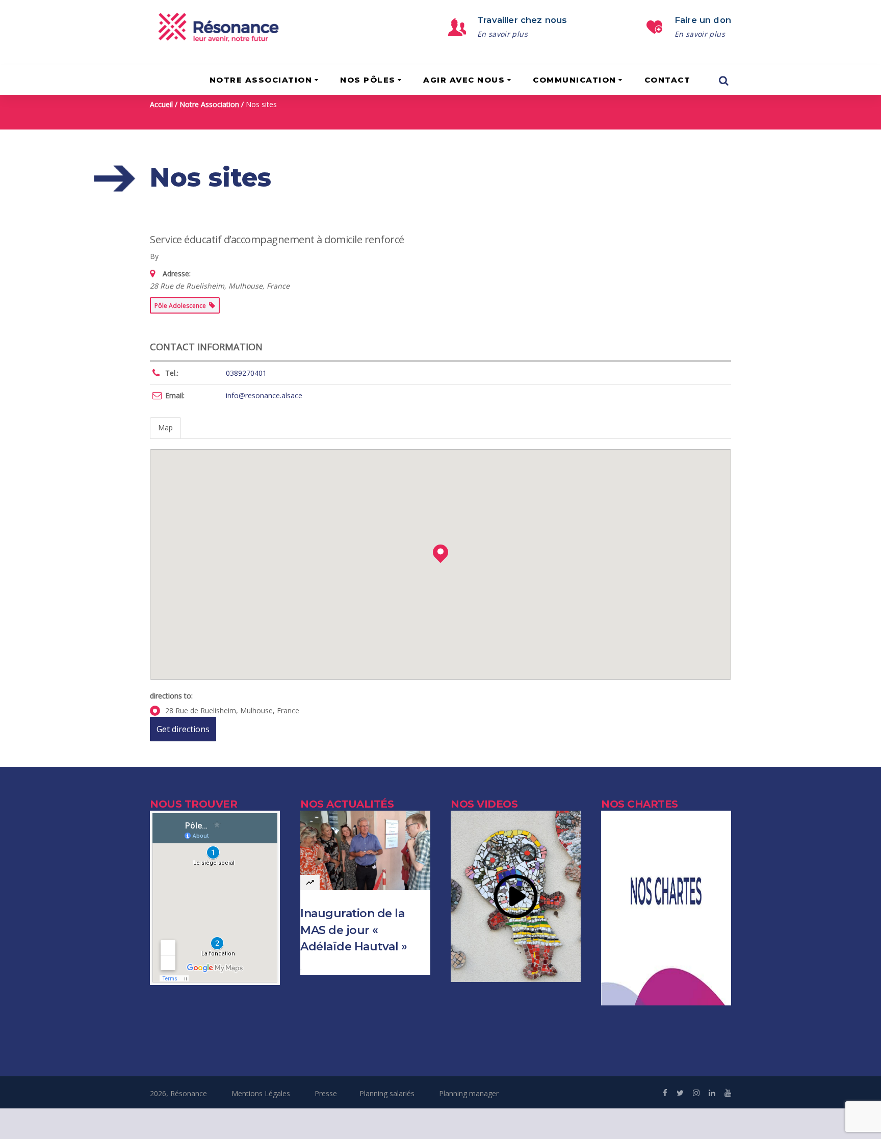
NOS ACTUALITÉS (347, 804)
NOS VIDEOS (484, 804)
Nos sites (261, 104)
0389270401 (246, 373)
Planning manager (469, 1093)
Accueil (161, 104)
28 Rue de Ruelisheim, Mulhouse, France (232, 710)
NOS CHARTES (639, 804)
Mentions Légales (260, 1093)
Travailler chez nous (522, 20)
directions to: (171, 696)
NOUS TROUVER (193, 804)
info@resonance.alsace (264, 395)
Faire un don (703, 20)
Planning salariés (386, 1093)
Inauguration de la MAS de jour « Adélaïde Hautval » (353, 930)
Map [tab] (165, 427)
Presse (326, 1093)
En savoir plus (502, 34)
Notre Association (209, 104)
